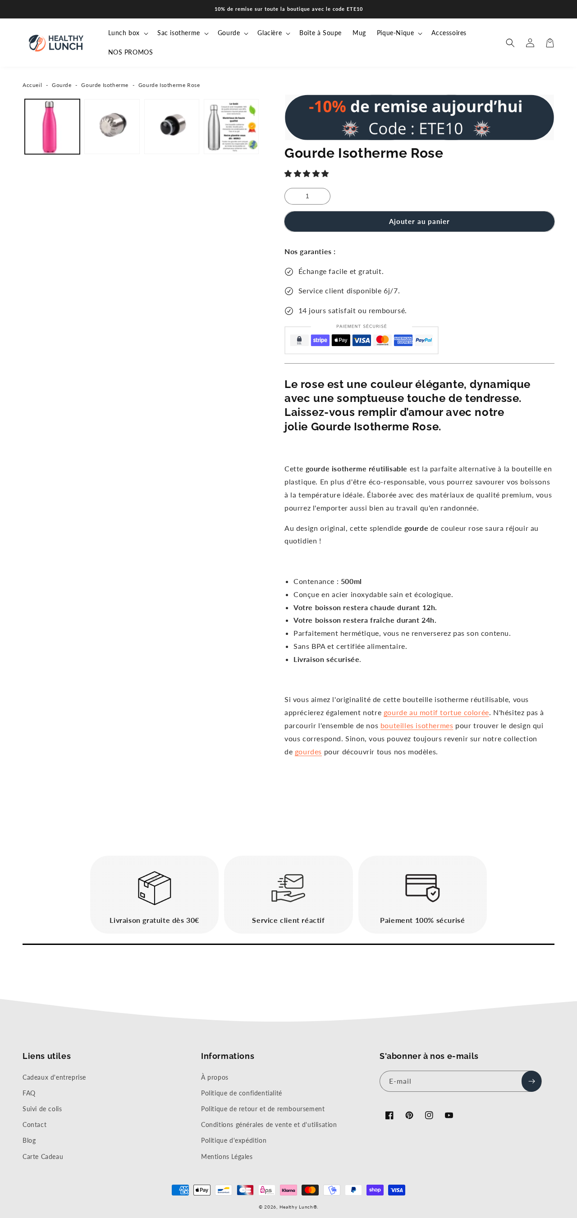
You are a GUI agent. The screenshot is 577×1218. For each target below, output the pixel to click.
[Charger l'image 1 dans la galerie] (52, 126)
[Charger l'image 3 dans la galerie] (171, 126)
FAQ (29, 1093)
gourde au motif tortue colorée (436, 712)
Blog (29, 1140)
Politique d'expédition (233, 1140)
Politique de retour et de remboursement (263, 1109)
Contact (34, 1124)
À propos (215, 1077)
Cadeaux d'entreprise (54, 1077)
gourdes (308, 751)
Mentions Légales (227, 1156)
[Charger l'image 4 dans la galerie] (231, 126)
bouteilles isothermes (416, 725)
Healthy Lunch (296, 1206)
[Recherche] (510, 43)
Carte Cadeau (43, 1156)
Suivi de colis (42, 1109)
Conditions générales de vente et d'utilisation (269, 1124)
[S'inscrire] (531, 1081)
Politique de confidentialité (241, 1093)
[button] (307, 173)
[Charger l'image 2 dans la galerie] (111, 126)
